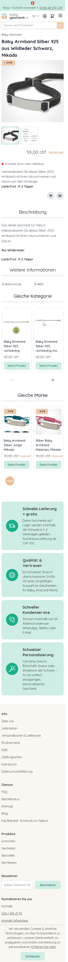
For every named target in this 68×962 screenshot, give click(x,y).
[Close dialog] (62, 464)
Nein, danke (16, 492)
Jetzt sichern (16, 488)
